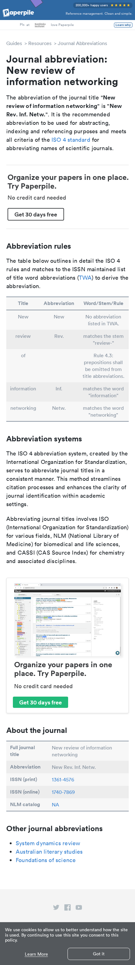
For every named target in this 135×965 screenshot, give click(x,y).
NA (55, 804)
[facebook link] (67, 909)
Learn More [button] (36, 954)
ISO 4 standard (70, 139)
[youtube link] (78, 909)
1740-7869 (63, 792)
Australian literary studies (49, 851)
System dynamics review (48, 843)
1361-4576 (63, 779)
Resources (39, 43)
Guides (14, 43)
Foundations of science (46, 860)
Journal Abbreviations (82, 43)
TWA (85, 277)
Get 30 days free (35, 214)
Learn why (123, 25)
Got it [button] (99, 954)
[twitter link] (56, 909)
